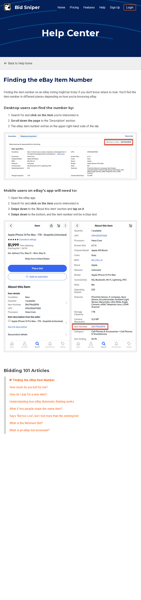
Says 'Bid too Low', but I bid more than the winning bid (44, 416)
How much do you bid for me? (29, 387)
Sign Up (115, 7)
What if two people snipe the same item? (36, 408)
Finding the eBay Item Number (33, 380)
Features (89, 7)
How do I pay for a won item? (28, 394)
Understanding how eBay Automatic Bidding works (42, 401)
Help (102, 7)
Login (129, 7)
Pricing (74, 7)
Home (61, 7)
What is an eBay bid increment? (30, 430)
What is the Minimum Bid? (26, 423)
